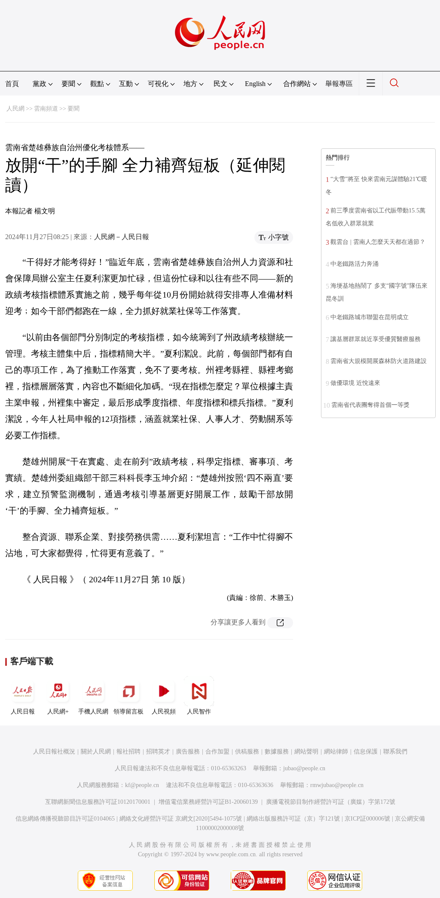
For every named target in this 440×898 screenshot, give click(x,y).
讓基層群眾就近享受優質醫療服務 (375, 339)
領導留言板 (128, 711)
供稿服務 (247, 751)
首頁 (12, 83)
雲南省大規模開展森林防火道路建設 (378, 361)
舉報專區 (339, 83)
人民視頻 (164, 711)
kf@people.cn (142, 785)
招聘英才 (158, 751)
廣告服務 (188, 751)
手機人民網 (93, 711)
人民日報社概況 (54, 751)
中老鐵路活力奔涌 (354, 264)
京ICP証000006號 (367, 818)
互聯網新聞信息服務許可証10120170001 (97, 802)
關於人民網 (96, 751)
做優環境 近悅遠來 (355, 383)
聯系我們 (395, 751)
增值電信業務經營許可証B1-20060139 (208, 802)
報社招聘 (128, 751)
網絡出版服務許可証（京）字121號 (293, 818)
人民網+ (58, 711)
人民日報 (23, 711)
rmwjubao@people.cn (337, 785)
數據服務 (277, 751)
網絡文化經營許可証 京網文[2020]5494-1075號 (180, 818)
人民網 (15, 108)
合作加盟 (217, 751)
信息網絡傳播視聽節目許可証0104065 (65, 818)
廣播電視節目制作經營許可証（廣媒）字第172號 (330, 802)
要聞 (73, 108)
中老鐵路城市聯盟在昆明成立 (369, 317)
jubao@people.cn (304, 768)
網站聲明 (306, 751)
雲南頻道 (46, 108)
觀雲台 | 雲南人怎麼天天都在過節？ (377, 242)
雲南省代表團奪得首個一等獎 (370, 405)
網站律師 (336, 751)
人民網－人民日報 (121, 236)
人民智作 (199, 711)
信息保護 (366, 751)
